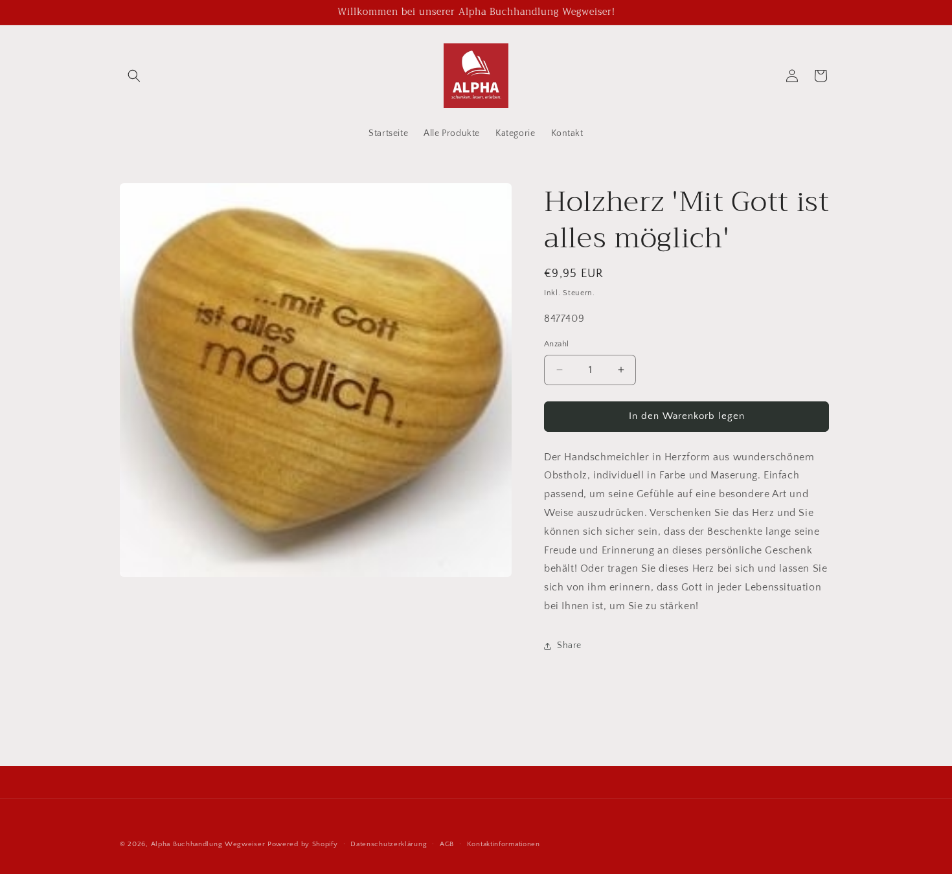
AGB (447, 844)
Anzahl (556, 343)
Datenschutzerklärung (388, 844)
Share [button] (569, 645)
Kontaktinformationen (503, 844)
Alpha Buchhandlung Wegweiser (208, 844)
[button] (134, 76)
